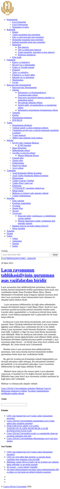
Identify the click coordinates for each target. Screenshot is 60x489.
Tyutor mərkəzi (19, 135)
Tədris (9, 123)
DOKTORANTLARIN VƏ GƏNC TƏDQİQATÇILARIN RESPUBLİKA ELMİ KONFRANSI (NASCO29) (27, 428)
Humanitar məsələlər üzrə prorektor (27, 39)
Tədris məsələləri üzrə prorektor (26, 34)
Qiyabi (15, 82)
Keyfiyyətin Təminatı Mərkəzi (25, 143)
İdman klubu (17, 190)
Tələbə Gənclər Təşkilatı (23, 180)
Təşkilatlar (11, 170)
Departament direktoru (22, 117)
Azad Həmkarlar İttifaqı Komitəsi (27, 173)
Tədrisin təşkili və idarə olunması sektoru (30, 128)
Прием (15, 243)
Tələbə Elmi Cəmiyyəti (22, 183)
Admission (17, 241)
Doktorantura (18, 163)
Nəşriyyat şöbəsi (19, 165)
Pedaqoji (16, 70)
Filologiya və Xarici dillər (23, 75)
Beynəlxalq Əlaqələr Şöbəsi (30, 102)
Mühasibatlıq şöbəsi (21, 150)
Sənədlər (10, 198)
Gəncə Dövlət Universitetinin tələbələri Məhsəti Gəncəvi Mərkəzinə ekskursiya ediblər (26, 389)
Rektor (15, 32)
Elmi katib (16, 57)
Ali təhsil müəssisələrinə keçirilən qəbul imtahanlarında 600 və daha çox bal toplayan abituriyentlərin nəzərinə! (33, 470)
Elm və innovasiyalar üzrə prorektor (28, 37)
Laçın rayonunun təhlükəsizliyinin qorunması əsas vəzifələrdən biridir (27, 275)
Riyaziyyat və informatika (23, 65)
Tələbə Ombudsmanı (21, 196)
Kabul (15, 246)
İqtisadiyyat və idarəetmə (23, 77)
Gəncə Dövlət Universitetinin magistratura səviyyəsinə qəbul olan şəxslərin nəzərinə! (31, 422)
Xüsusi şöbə (17, 160)
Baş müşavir (23, 47)
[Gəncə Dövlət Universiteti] (7, 15)
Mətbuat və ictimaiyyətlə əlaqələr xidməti (30, 193)
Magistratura (17, 80)
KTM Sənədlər (24, 145)
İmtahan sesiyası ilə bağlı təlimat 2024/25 (30, 226)
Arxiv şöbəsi (17, 168)
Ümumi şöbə (18, 158)
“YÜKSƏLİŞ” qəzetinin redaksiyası (28, 188)
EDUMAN (17, 120)
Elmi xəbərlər (18, 201)
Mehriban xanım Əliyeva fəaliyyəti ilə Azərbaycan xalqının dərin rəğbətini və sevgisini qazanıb (33, 463)
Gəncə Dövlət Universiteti (14, 486)
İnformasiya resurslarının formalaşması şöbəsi (38, 110)
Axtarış (4, 251)
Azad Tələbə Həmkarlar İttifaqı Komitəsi (30, 175)
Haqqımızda (12, 19)
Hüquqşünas (17, 178)
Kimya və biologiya (21, 62)
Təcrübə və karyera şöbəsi (23, 153)
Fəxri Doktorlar (19, 22)
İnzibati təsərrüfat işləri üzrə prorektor (28, 42)
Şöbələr (15, 90)
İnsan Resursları (19, 148)
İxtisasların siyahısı (20, 27)
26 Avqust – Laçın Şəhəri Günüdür (22, 467)
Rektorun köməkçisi (27, 55)
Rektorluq (16, 44)
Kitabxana (16, 185)
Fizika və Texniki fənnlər (23, 67)
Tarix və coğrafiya (20, 72)
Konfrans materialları (21, 203)
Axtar (55, 255)
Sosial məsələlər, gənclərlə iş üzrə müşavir (36, 52)
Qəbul (9, 236)
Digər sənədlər (18, 228)
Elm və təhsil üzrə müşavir (29, 50)
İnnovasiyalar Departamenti (19, 85)
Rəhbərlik (11, 29)
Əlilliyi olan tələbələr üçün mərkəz (27, 138)
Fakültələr (11, 60)
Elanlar (15, 115)
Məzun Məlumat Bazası (28, 155)
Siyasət (15, 211)
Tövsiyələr (17, 213)
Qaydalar (16, 206)
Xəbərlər (16, 112)
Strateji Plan (17, 208)
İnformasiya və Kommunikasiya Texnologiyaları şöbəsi (32, 93)
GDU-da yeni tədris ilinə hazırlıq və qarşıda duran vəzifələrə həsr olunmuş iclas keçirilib (29, 458)
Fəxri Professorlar (20, 24)
